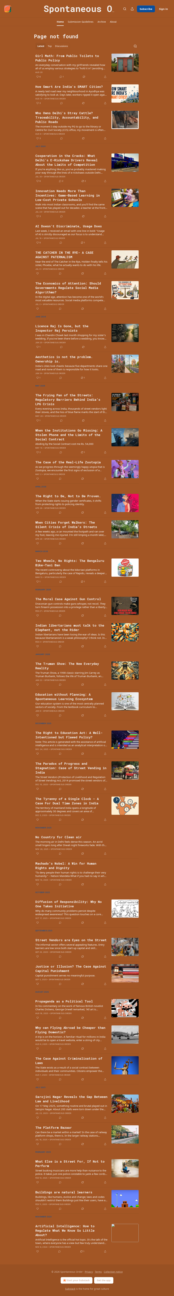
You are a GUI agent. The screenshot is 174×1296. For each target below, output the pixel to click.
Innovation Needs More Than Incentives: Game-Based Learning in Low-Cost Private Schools (67, 195)
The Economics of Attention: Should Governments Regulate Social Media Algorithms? (68, 287)
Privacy (89, 1271)
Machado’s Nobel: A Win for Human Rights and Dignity (65, 865)
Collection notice (113, 1271)
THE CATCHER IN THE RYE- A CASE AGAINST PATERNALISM (64, 254)
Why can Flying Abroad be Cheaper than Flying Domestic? (70, 1029)
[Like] (37, 273)
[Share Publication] (132, 8)
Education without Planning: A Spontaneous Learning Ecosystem (64, 696)
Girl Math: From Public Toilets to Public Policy (67, 58)
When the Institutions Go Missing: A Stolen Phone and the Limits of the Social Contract (68, 434)
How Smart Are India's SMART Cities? (69, 86)
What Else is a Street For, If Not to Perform (70, 1163)
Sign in (163, 9)
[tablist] (52, 46)
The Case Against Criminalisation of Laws (68, 1060)
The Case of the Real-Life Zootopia (68, 462)
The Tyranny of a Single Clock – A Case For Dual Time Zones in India (67, 801)
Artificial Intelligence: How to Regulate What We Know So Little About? (65, 1230)
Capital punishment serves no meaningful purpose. (65, 975)
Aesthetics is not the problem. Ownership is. (64, 359)
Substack (70, 1288)
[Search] (124, 8)
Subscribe (146, 9)
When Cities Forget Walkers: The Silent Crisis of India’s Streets (66, 524)
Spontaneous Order (55, 99)
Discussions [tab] (61, 46)
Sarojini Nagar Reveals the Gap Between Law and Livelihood (71, 1099)
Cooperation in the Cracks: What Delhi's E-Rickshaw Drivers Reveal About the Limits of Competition (66, 160)
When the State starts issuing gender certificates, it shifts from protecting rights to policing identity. (68, 502)
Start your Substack (78, 1280)
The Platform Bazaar (53, 1127)
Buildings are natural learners (63, 1192)
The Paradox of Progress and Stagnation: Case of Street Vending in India (70, 767)
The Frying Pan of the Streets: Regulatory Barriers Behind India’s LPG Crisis (67, 399)
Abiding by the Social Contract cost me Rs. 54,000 (64, 444)
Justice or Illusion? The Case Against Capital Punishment (70, 968)
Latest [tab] (40, 46)
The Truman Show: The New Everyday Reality (67, 665)
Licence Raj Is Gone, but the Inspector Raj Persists (61, 328)
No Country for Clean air (58, 837)
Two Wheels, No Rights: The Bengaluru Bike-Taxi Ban (69, 562)
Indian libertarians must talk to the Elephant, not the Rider (69, 627)
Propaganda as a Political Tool (64, 1001)
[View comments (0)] (61, 103)
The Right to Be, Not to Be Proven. (68, 496)
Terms (98, 1271)
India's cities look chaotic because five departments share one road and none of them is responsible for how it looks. (71, 367)
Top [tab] (50, 46)
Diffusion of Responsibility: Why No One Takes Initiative (68, 904)
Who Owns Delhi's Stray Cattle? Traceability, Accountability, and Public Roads (66, 117)
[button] (60, 22)
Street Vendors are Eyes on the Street (71, 940)
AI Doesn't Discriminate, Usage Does (68, 226)
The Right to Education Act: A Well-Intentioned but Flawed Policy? (68, 735)
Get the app (104, 1280)
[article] (87, 66)
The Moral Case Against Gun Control (68, 599)
